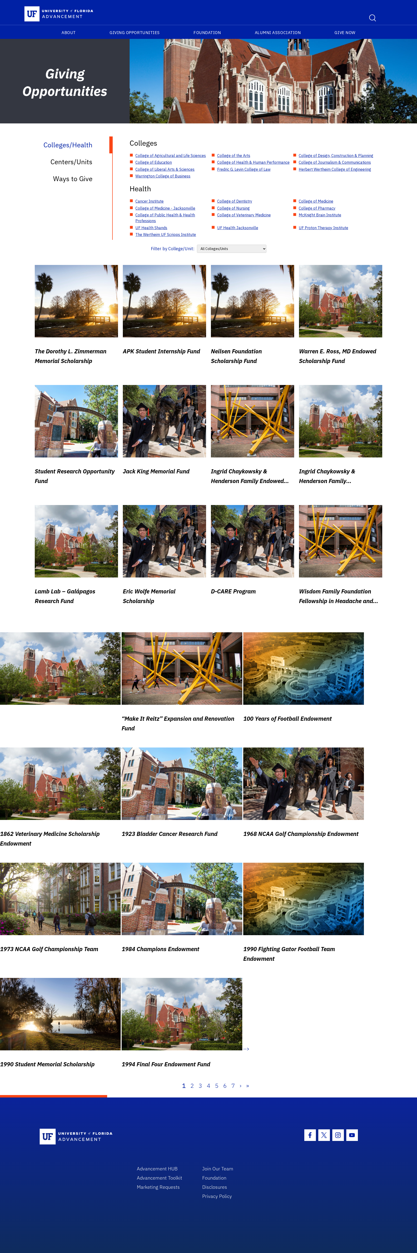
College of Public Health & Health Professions (165, 218)
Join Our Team (217, 1168)
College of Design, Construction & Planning (336, 155)
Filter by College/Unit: (173, 248)
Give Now (344, 32)
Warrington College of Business (162, 176)
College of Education (153, 162)
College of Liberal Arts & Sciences (165, 169)
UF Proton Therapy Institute (323, 227)
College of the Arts (233, 155)
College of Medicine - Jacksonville (165, 208)
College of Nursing (233, 208)
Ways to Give (72, 178)
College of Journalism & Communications (335, 162)
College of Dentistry (234, 201)
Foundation (207, 32)
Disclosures (214, 1187)
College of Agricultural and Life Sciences (170, 155)
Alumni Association (278, 32)
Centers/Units (71, 161)
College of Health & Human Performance (253, 162)
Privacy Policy (217, 1196)
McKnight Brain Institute (320, 215)
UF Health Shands (151, 227)
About (69, 32)
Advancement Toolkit (159, 1178)
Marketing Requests (158, 1187)
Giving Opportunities (135, 32)
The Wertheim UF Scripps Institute (165, 234)
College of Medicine (316, 201)
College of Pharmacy (317, 208)
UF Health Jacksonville (237, 227)
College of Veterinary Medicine (244, 215)
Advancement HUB (157, 1168)
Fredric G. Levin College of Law (244, 169)
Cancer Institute (149, 201)
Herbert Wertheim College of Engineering (335, 169)
